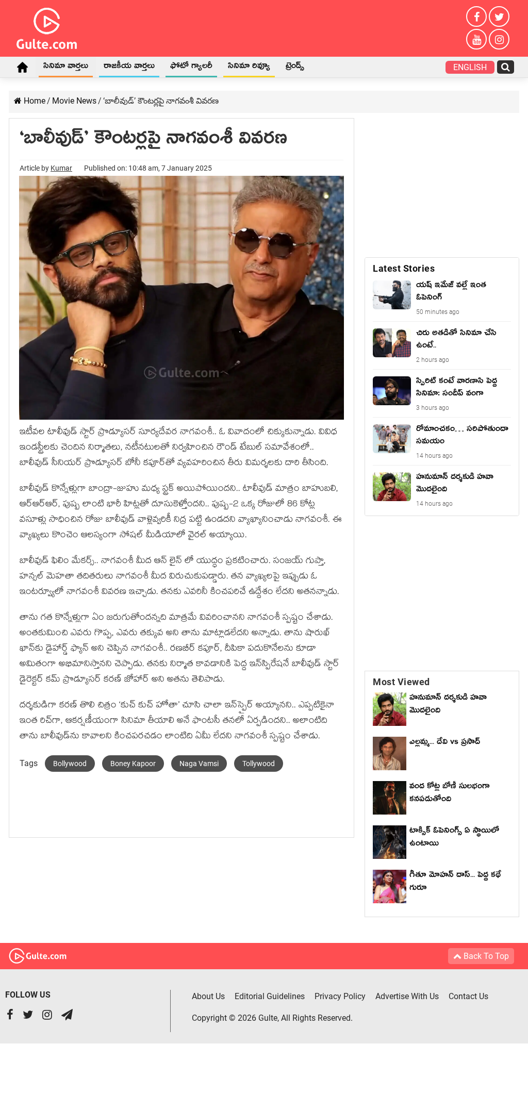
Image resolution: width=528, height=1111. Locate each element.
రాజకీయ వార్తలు (129, 67)
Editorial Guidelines (270, 996)
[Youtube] (476, 39)
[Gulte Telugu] (46, 26)
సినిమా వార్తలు (65, 67)
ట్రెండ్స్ (295, 67)
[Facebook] (476, 16)
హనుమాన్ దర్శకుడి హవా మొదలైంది (448, 705)
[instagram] (499, 39)
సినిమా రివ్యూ (249, 67)
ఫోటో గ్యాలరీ (191, 67)
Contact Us (468, 996)
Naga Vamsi (199, 763)
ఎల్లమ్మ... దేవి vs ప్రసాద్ (444, 743)
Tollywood (258, 763)
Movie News (74, 101)
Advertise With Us (407, 996)
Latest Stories (404, 268)
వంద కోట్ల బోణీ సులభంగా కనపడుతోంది (449, 794)
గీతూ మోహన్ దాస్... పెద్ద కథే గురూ (455, 883)
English (470, 67)
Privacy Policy (340, 996)
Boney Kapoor (133, 763)
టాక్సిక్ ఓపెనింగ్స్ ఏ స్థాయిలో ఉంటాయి (454, 838)
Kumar (61, 168)
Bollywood (70, 763)
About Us (208, 996)
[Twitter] (499, 16)
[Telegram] (67, 1016)
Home (22, 67)
